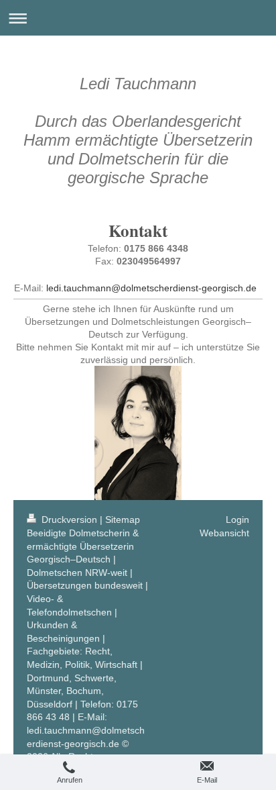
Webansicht (224, 533)
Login (237, 519)
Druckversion (69, 519)
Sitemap (122, 519)
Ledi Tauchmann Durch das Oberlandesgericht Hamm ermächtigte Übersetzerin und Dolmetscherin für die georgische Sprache (138, 131)
